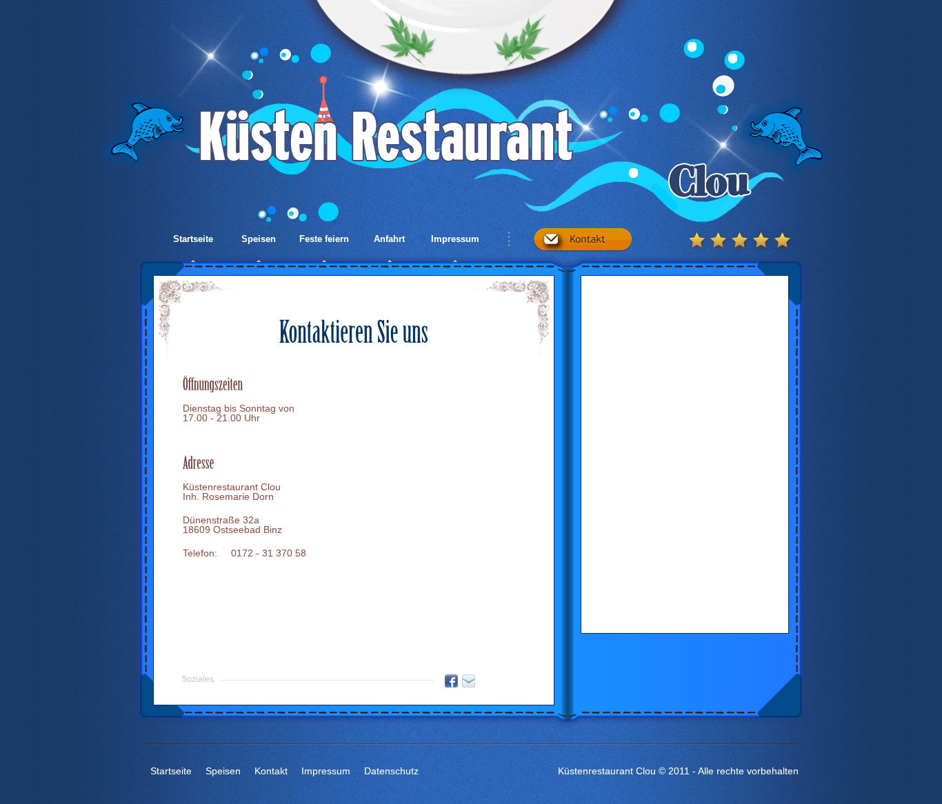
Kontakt (271, 770)
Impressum (455, 239)
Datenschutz (391, 770)
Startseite (193, 239)
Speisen (258, 239)
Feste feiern (324, 239)
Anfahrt (389, 239)
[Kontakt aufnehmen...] (583, 235)
